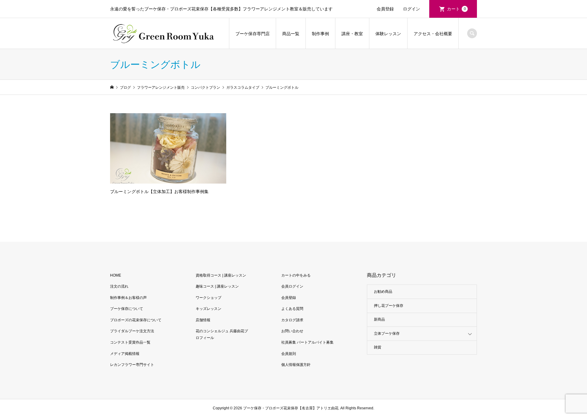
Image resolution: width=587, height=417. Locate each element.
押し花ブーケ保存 (388, 305)
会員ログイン (292, 286)
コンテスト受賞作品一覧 (130, 342)
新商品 (379, 319)
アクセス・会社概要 (433, 33)
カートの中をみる (296, 275)
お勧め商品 (383, 291)
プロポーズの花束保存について (135, 320)
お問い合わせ (292, 331)
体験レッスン (388, 33)
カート (456, 8)
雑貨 (377, 347)
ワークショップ (208, 298)
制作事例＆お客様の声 (128, 298)
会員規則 (288, 354)
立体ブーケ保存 (387, 333)
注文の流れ (119, 286)
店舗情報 (203, 320)
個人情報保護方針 (296, 365)
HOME (115, 275)
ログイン (411, 8)
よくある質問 (292, 309)
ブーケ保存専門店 (252, 33)
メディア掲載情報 (124, 354)
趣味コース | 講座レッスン (217, 286)
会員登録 (385, 8)
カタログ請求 (292, 320)
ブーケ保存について (126, 309)
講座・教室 (352, 33)
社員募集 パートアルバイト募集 (307, 342)
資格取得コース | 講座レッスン (221, 275)
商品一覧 (290, 33)
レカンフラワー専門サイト (132, 365)
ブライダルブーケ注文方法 (132, 331)
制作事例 (320, 33)
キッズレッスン (208, 309)
